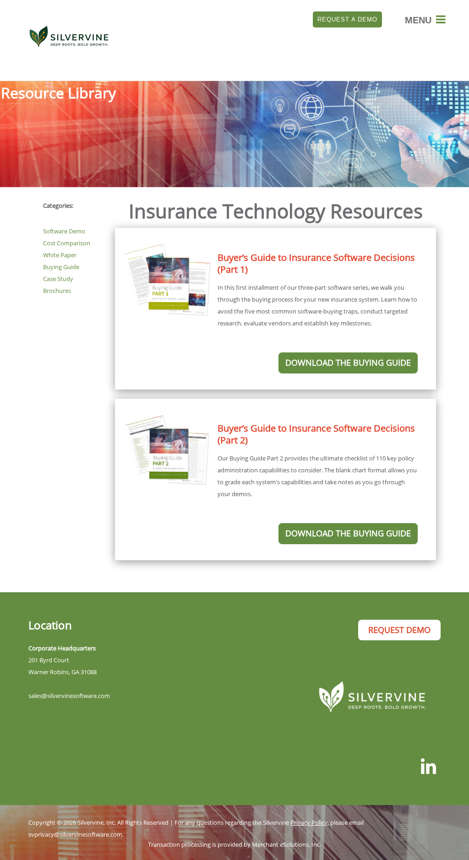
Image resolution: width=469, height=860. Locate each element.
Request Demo (399, 629)
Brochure (55, 291)
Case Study (58, 279)
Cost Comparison (66, 243)
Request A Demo (347, 19)
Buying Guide (61, 267)
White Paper (59, 255)
